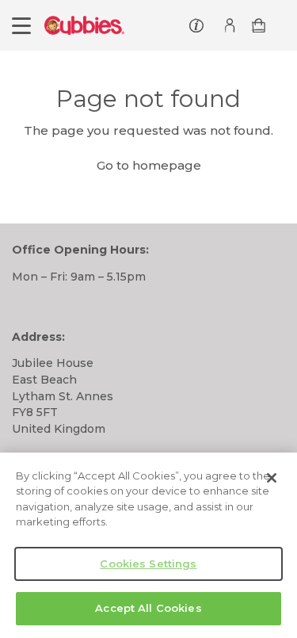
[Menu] (21, 25)
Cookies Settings (148, 563)
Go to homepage (149, 165)
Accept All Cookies (148, 608)
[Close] (271, 477)
